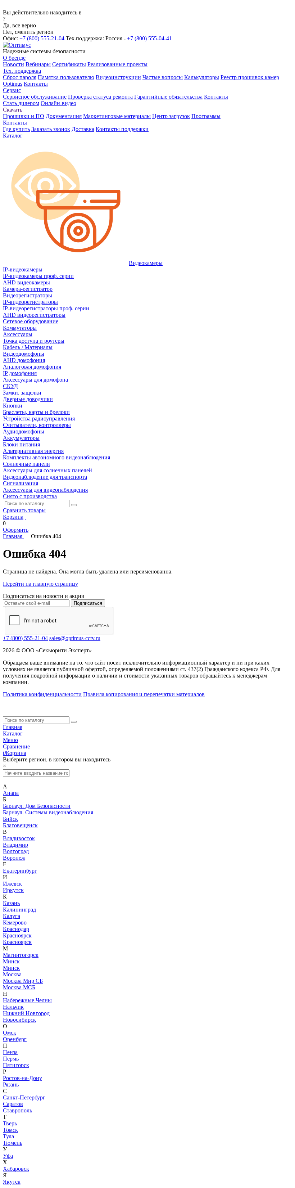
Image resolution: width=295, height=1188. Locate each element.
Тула (8, 1136)
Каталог (13, 733)
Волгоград (16, 851)
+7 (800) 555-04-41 (149, 38)
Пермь (11, 1059)
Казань (11, 903)
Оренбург (15, 1039)
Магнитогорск (20, 955)
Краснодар (16, 929)
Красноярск (17, 935)
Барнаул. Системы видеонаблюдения (48, 812)
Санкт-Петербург (24, 1097)
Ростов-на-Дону (22, 1078)
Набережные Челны (27, 1000)
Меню (10, 740)
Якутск (12, 1182)
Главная (12, 727)
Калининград (19, 909)
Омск (9, 1033)
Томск (10, 1130)
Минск (11, 961)
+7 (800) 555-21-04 (41, 38)
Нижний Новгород (26, 1013)
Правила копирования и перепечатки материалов (144, 694)
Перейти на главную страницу (40, 584)
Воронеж (14, 858)
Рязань (11, 1084)
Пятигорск (16, 1065)
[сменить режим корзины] (25, 517)
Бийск (10, 819)
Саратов (13, 1104)
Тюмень (12, 1143)
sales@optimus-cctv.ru (74, 638)
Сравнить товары (24, 510)
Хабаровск (16, 1169)
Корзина (13, 517)
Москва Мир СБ (23, 981)
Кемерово (15, 922)
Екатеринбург (20, 871)
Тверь (10, 1123)
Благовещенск (20, 825)
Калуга (11, 916)
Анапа (11, 793)
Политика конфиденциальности (42, 694)
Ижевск (12, 884)
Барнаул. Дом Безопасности (37, 806)
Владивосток (19, 838)
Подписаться (88, 603)
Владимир (15, 845)
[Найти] (74, 505)
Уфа (8, 1156)
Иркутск (13, 890)
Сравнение (16, 746)
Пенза (10, 1052)
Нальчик (13, 1007)
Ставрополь (17, 1110)
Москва (12, 974)
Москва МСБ (19, 987)
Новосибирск (19, 1020)
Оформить (15, 530)
